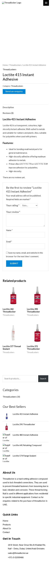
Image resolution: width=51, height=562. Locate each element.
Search (43, 378)
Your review (13, 211)
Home (5, 65)
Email (9, 241)
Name (9, 230)
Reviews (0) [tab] (8, 113)
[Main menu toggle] (46, 3)
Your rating (12, 205)
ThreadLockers (15, 65)
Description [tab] (8, 107)
